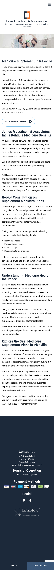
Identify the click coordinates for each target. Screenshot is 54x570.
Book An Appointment (16, 121)
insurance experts (22, 92)
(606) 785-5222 (29, 462)
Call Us (13, 565)
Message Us (40, 565)
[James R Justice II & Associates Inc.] (27, 15)
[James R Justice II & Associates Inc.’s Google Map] (24, 501)
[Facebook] (30, 501)
